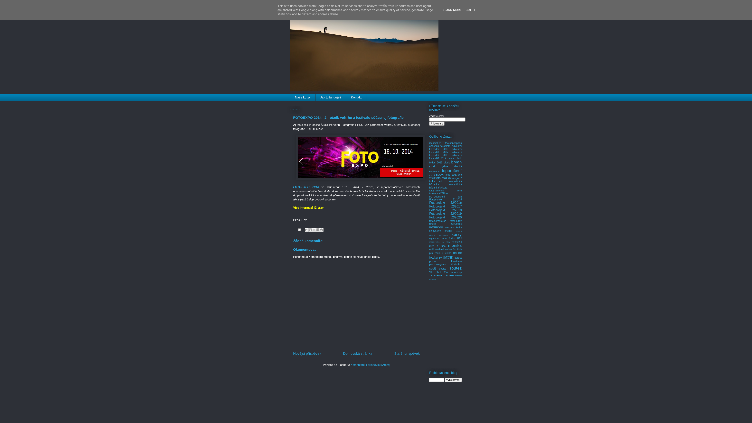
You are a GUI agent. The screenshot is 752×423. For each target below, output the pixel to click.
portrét (458, 257)
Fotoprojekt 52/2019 (445, 213)
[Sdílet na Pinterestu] (322, 230)
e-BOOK (439, 174)
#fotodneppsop (453, 143)
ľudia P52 (455, 238)
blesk (447, 162)
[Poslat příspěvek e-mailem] (299, 229)
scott (432, 268)
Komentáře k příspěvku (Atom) (370, 364)
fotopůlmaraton (437, 220)
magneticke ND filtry (439, 242)
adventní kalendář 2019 (445, 157)
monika (455, 245)
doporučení (451, 170)
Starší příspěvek (407, 353)
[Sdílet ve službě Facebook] (318, 230)
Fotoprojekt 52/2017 (445, 206)
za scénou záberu (441, 275)
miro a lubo (437, 245)
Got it (470, 10)
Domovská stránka (357, 353)
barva (451, 158)
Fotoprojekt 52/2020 (445, 217)
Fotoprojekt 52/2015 (445, 199)
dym (431, 175)
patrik (448, 257)
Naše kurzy (303, 97)
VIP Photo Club (439, 272)
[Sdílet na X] (314, 230)
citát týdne (438, 166)
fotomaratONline (438, 193)
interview (449, 227)
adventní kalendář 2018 (445, 154)
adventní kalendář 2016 (445, 147)
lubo (444, 238)
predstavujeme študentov (445, 264)
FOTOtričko (456, 224)
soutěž (455, 268)
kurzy (457, 234)
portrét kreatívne (445, 261)
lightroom (434, 238)
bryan (456, 162)
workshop (456, 272)
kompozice (435, 230)
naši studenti (436, 249)
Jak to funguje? (330, 97)
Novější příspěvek (307, 353)
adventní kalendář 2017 (445, 151)
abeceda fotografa (439, 145)
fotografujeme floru (445, 190)
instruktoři (436, 227)
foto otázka (443, 178)
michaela (457, 241)
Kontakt (356, 97)
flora (447, 174)
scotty (442, 268)
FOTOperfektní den (445, 196)
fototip (432, 223)
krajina (448, 230)
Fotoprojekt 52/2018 (445, 210)
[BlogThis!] (310, 230)
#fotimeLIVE (435, 143)
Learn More (452, 10)
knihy (459, 227)
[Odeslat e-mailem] (307, 230)
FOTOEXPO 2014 (306, 187)
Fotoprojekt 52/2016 (445, 202)
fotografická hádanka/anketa (445, 186)
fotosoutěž (456, 220)
